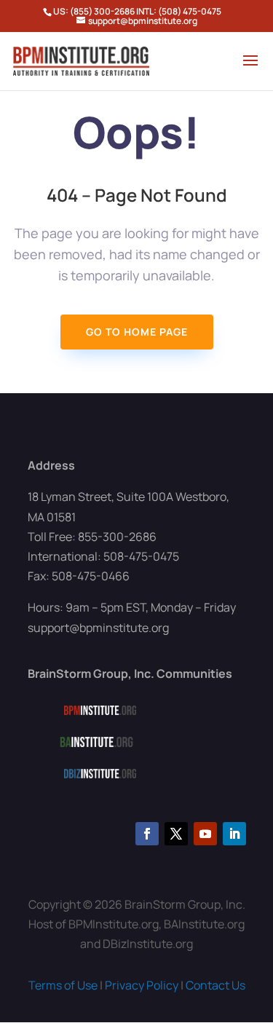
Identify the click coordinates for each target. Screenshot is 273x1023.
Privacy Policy (141, 985)
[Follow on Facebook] (147, 833)
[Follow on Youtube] (205, 833)
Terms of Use (63, 985)
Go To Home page (137, 332)
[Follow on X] (176, 833)
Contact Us (215, 985)
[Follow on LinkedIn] (234, 833)
